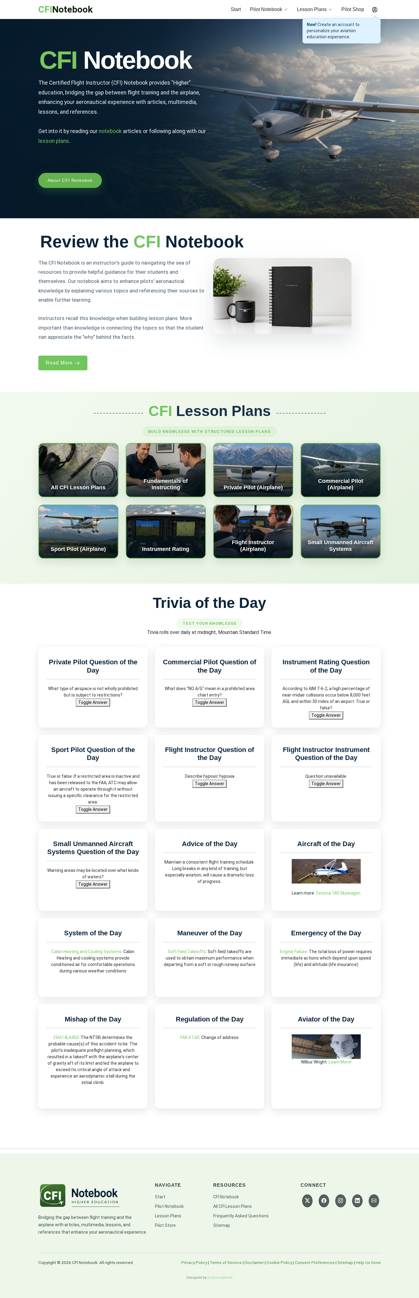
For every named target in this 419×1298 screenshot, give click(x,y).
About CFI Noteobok (70, 180)
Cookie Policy (279, 1262)
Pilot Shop (352, 9)
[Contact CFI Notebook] (374, 1200)
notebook (110, 131)
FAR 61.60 (189, 1037)
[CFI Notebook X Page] (307, 1200)
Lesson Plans (168, 1215)
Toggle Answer (93, 702)
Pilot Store (165, 1225)
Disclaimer (254, 1262)
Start (236, 9)
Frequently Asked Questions (241, 1215)
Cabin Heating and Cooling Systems (86, 951)
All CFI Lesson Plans (232, 1206)
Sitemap (221, 1225)
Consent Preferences (315, 1262)
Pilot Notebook (169, 1206)
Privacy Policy (194, 1262)
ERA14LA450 (66, 1037)
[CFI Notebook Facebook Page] (324, 1200)
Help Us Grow (368, 1262)
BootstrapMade (220, 1277)
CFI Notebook (226, 1196)
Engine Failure (293, 951)
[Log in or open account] (375, 9)
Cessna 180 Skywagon (338, 893)
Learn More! (340, 1061)
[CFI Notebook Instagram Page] (340, 1200)
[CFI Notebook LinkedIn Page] (357, 1200)
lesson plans (53, 141)
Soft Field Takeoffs (187, 951)
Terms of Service (226, 1262)
